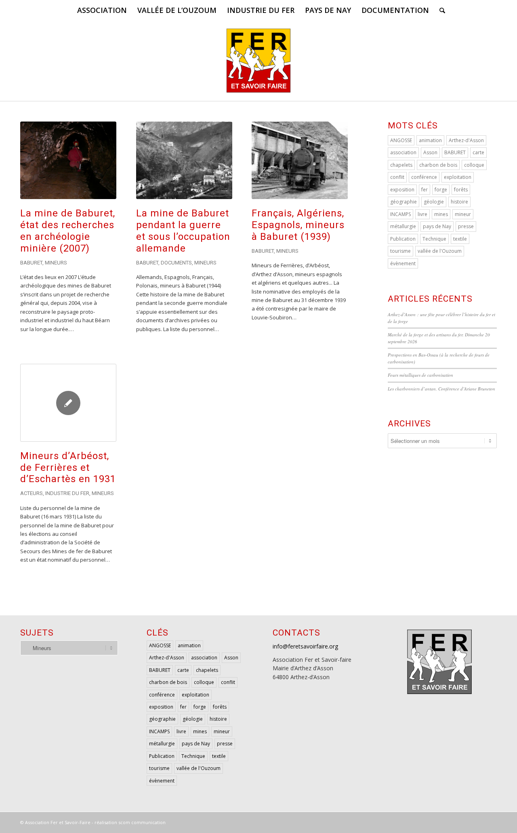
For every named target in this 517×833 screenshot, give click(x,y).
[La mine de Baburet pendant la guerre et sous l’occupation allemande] (184, 160)
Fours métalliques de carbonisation (420, 375)
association (403, 152)
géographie (403, 201)
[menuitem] (102, 10)
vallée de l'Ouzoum (440, 251)
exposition (402, 189)
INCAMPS (400, 214)
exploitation (457, 177)
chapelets (401, 165)
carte (478, 152)
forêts (461, 189)
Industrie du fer (67, 493)
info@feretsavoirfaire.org (305, 646)
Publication (403, 238)
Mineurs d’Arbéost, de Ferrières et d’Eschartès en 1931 (68, 467)
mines (441, 214)
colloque (474, 165)
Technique (434, 238)
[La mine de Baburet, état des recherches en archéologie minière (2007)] (68, 160)
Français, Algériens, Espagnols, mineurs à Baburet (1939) (298, 225)
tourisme (400, 251)
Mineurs (56, 263)
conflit (397, 177)
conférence (424, 177)
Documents (176, 263)
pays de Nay (437, 226)
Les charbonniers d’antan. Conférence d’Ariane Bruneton (441, 389)
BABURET (455, 152)
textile (460, 238)
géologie (434, 201)
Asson (430, 152)
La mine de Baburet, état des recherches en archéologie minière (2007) (67, 231)
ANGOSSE (401, 140)
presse (466, 226)
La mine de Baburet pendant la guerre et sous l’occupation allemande (183, 231)
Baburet (31, 263)
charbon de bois (438, 165)
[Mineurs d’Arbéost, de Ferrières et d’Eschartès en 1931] (68, 403)
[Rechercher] (439, 10)
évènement (403, 263)
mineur (463, 214)
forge (441, 189)
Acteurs (31, 493)
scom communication (142, 822)
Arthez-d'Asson (466, 140)
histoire (459, 201)
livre (422, 214)
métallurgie (403, 226)
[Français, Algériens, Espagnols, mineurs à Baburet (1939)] (300, 160)
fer (424, 189)
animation (430, 140)
